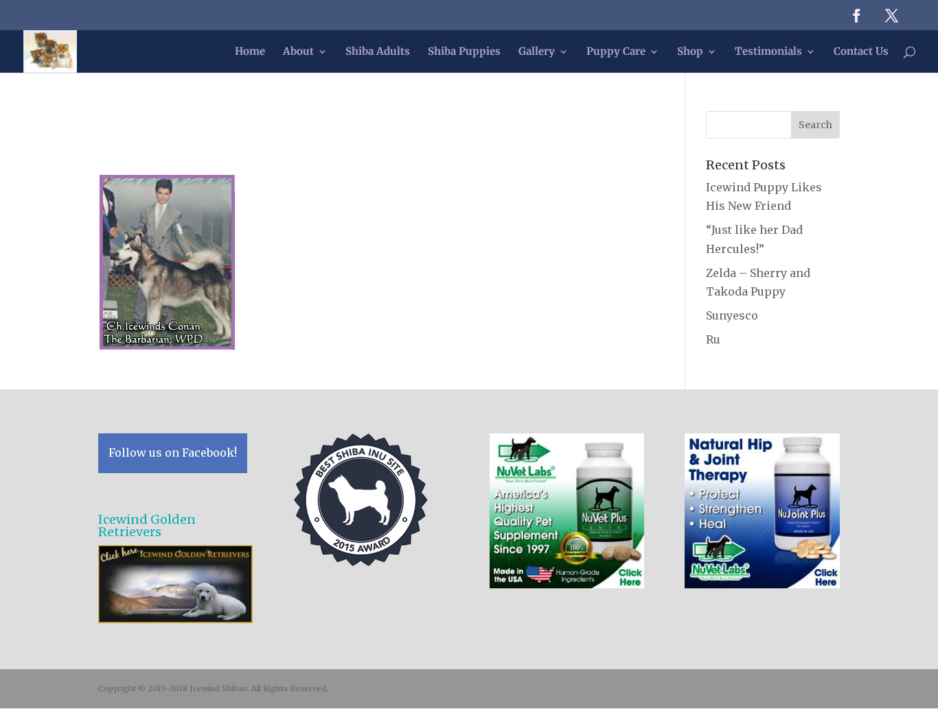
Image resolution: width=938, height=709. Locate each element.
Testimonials (768, 52)
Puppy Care (615, 52)
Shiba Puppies (464, 52)
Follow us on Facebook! (172, 452)
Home (250, 52)
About (298, 52)
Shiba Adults (377, 52)
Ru (713, 339)
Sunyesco (732, 315)
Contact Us (861, 52)
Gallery (536, 52)
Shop (690, 52)
